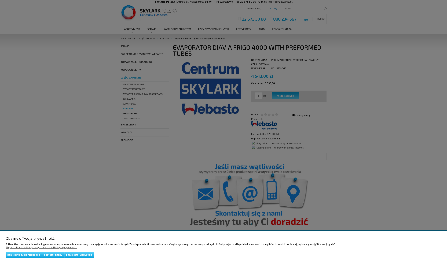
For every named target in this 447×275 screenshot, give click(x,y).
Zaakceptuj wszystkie (79, 254)
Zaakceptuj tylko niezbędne (23, 254)
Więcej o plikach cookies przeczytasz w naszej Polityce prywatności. (41, 247)
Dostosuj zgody (53, 254)
